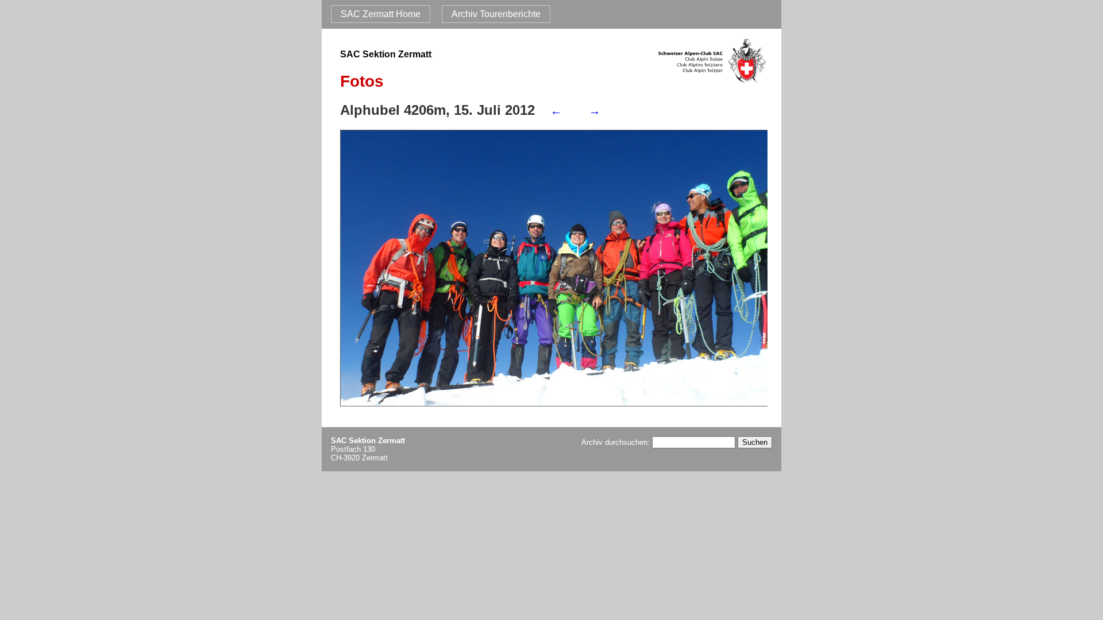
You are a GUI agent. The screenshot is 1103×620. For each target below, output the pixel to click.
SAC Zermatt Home (381, 14)
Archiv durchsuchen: (616, 442)
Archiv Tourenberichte (496, 14)
